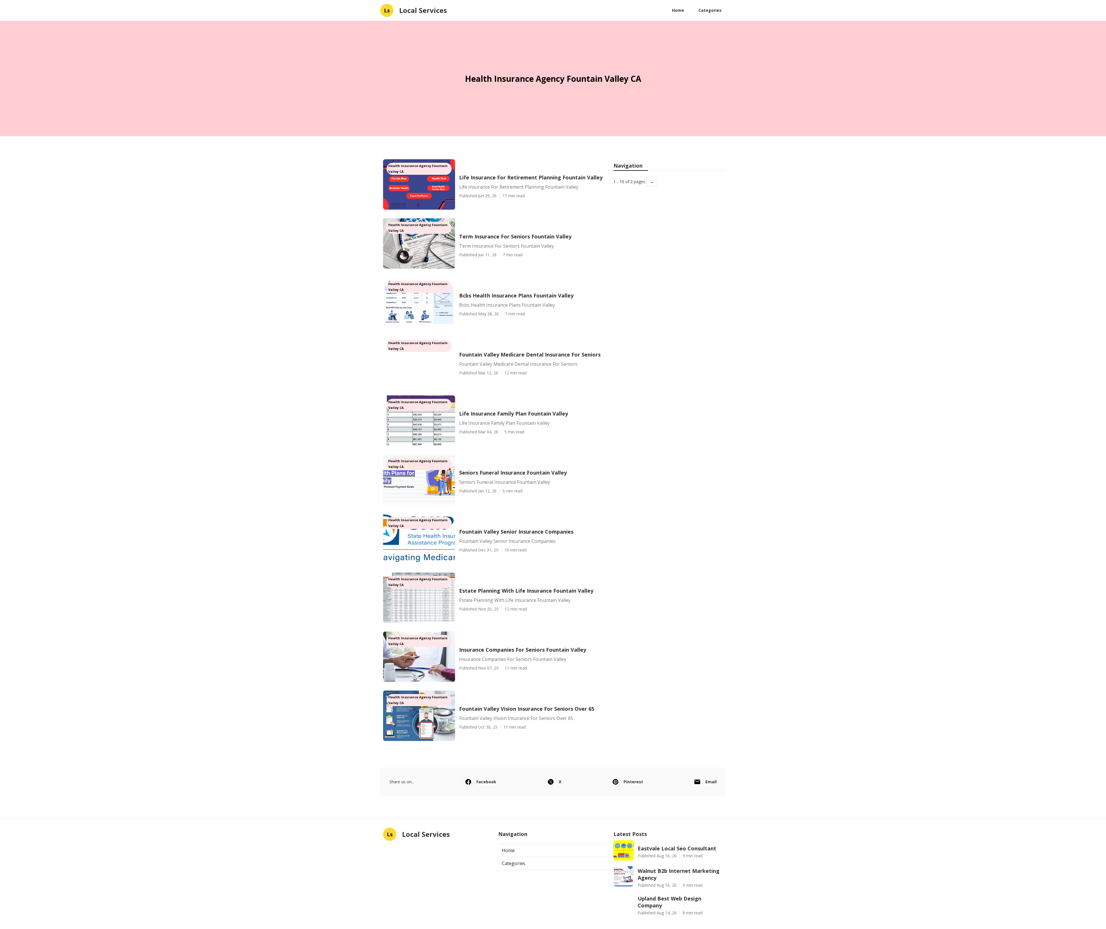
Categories (709, 10)
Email (711, 781)
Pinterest (633, 781)
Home (678, 10)
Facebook (486, 781)
